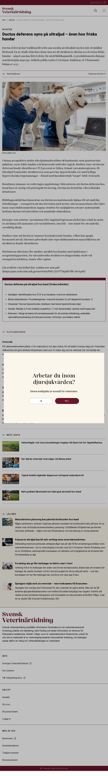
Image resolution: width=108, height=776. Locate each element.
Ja (41, 401)
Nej (67, 401)
